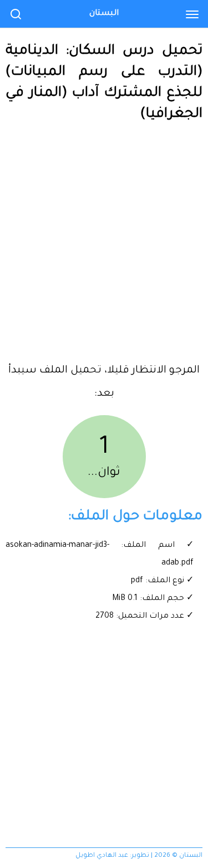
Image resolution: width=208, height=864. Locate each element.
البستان (104, 13)
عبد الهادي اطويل (101, 856)
